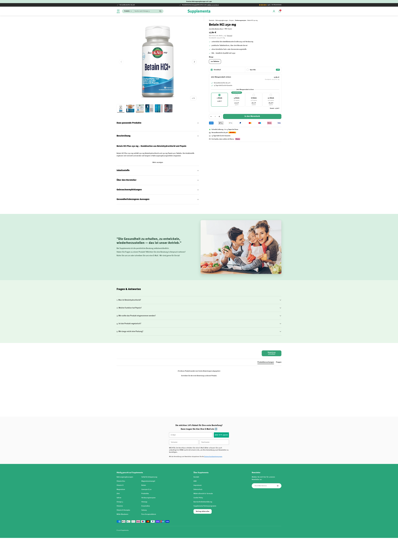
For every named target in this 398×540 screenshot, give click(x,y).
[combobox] (142, 11)
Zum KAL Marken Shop (216, 29)
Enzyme (231, 20)
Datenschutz (198, 489)
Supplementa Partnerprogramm (205, 506)
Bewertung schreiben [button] (271, 353)
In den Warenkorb (252, 116)
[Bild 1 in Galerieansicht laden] (121, 108)
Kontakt (196, 477)
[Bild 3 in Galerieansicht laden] (140, 108)
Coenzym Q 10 (146, 489)
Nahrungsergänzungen (222, 20)
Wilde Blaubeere (122, 514)
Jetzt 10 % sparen (221, 435)
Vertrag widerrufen (202, 511)
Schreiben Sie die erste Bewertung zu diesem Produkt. (199, 376)
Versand (229, 36)
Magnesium (121, 489)
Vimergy (144, 502)
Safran (119, 498)
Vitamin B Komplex (123, 510)
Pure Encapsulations (148, 514)
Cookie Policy (198, 498)
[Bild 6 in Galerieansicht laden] (168, 108)
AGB (195, 481)
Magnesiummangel (148, 481)
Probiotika (145, 493)
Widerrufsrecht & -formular (203, 493)
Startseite (211, 20)
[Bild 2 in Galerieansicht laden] (130, 108)
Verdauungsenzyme (240, 20)
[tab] (265, 362)
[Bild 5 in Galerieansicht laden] (159, 108)
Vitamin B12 (121, 481)
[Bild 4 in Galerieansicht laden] (149, 108)
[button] (279, 11)
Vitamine (120, 506)
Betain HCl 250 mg (252, 20)
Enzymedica (145, 506)
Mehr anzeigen (157, 162)
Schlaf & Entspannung (149, 477)
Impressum (198, 485)
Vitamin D (120, 485)
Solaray (144, 510)
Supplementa (124, 530)
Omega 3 (120, 502)
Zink (118, 493)
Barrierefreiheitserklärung (203, 502)
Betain (143, 485)
